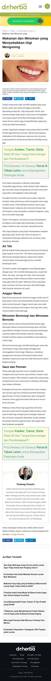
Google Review (17, 534)
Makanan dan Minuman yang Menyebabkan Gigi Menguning (25, 43)
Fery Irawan (17, 56)
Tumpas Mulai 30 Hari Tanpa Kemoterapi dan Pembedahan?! (25, 154)
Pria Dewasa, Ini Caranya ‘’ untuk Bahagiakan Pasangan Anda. (25, 170)
